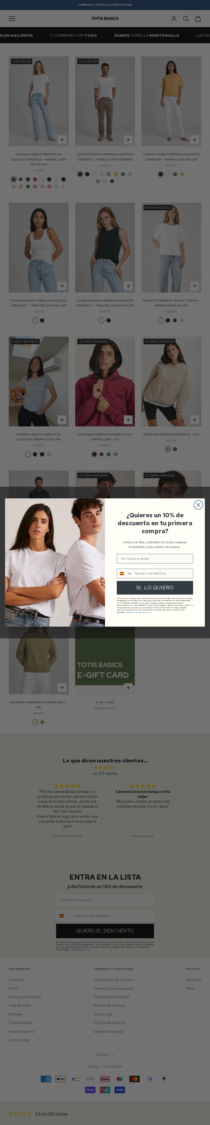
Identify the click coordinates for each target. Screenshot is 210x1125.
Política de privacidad (134, 612)
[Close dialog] (198, 504)
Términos (147, 612)
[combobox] (124, 573)
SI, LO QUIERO (155, 587)
